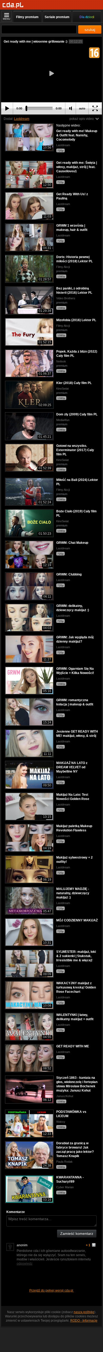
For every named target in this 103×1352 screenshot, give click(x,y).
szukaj (90, 29)
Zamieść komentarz (76, 1233)
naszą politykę (84, 1312)
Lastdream (21, 119)
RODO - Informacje (83, 1320)
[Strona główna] (13, 5)
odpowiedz (24, 1263)
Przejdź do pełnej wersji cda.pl (51, 1290)
